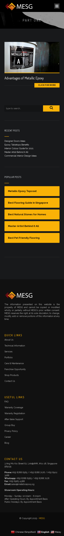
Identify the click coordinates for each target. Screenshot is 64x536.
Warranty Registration (14, 413)
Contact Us (9, 381)
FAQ (6, 401)
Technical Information (14, 345)
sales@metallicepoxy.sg (22, 484)
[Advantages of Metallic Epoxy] (32, 57)
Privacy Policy (11, 431)
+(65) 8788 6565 (24, 478)
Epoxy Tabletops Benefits (16, 145)
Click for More (47, 85)
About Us (8, 340)
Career (7, 437)
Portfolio (8, 357)
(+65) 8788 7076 (38, 472)
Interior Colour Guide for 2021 (18, 148)
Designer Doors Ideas (14, 141)
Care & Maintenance (14, 363)
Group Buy (9, 425)
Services (8, 351)
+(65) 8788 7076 (41, 478)
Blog (6, 443)
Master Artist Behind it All (16, 152)
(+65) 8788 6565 (20, 472)
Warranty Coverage (13, 407)
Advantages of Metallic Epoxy (24, 78)
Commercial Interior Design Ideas (20, 156)
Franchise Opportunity (15, 369)
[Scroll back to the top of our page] (55, 527)
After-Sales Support (13, 419)
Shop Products (11, 375)
